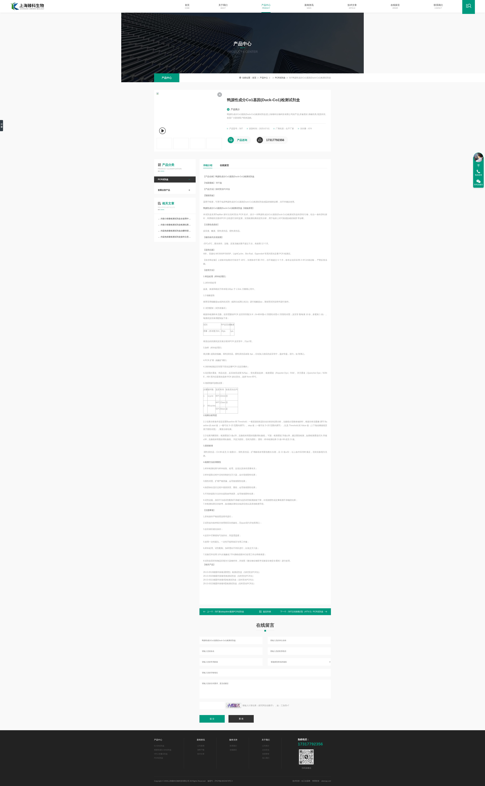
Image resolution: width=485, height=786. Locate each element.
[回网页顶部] (478, 165)
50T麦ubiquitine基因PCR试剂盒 (229, 612)
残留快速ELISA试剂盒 (162, 750)
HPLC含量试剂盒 (161, 754)
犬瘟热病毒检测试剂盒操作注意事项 (176, 237)
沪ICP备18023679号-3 (224, 781)
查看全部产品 (164, 190)
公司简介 (265, 746)
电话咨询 (478, 175)
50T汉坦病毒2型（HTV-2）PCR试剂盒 (305, 612)
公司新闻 (200, 746)
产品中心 (266, 6)
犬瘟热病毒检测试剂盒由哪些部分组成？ (176, 231)
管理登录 (315, 781)
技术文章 (352, 6)
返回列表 (267, 612)
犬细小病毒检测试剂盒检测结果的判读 (176, 225)
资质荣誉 (265, 754)
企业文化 (265, 750)
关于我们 (223, 6)
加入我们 (265, 758)
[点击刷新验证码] (233, 705)
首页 (187, 6)
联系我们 (438, 6)
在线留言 (395, 6)
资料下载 (200, 750)
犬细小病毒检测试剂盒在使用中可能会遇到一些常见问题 (176, 219)
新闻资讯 (309, 6)
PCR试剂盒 (280, 78)
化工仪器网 (305, 781)
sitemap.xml (326, 781)
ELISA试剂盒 (159, 746)
